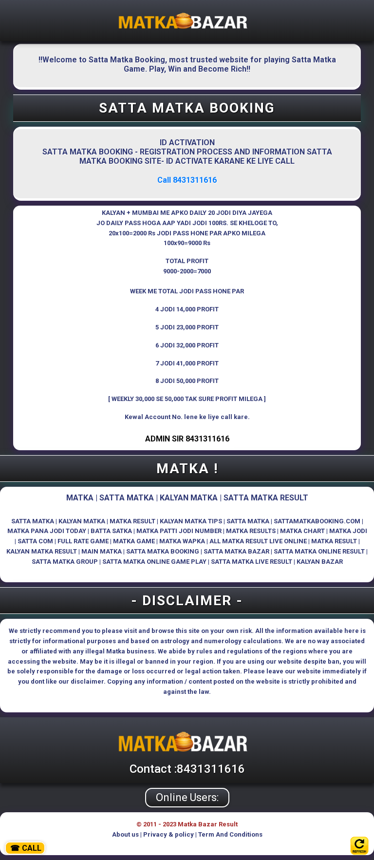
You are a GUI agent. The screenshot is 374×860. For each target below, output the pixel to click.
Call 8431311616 (187, 180)
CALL (25, 848)
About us (125, 834)
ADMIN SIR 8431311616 (187, 438)
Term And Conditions (230, 834)
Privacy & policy (168, 834)
